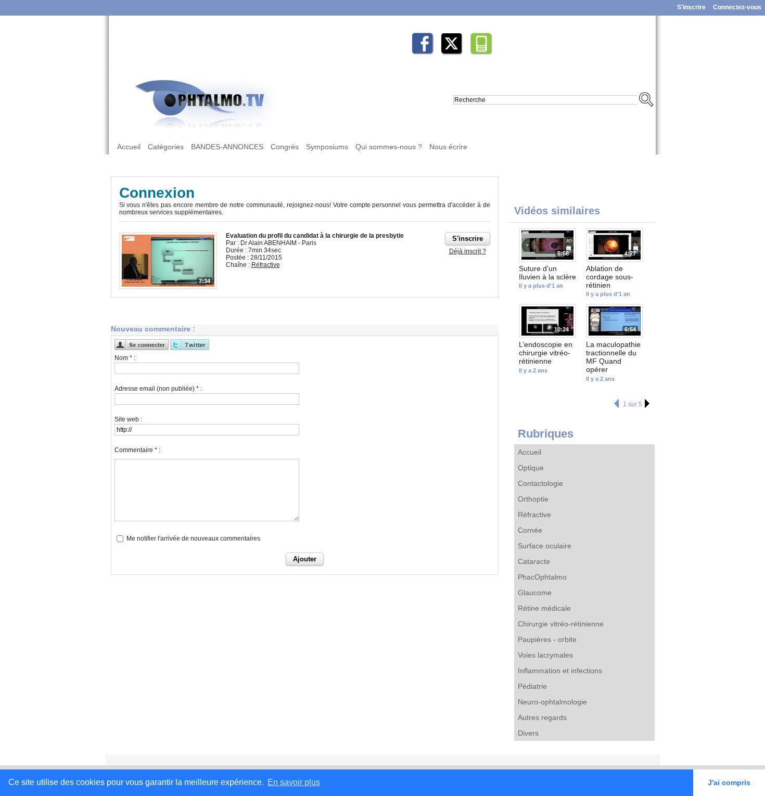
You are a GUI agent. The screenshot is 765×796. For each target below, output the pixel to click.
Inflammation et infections (560, 670)
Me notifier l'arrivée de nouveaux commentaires (193, 538)
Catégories (166, 147)
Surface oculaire (544, 546)
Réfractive (534, 514)
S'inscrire (691, 7)
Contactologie (540, 483)
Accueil (129, 147)
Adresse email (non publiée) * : (158, 388)
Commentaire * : (137, 450)
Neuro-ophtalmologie (552, 702)
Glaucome (535, 592)
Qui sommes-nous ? (388, 147)
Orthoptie (533, 499)
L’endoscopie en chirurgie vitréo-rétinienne (545, 352)
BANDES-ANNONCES (227, 147)
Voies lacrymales (545, 655)
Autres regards (542, 717)
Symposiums (327, 147)
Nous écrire (448, 147)
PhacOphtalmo (542, 577)
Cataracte (534, 561)
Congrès (285, 147)
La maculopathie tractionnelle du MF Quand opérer (613, 357)
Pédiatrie (532, 686)
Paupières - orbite (547, 639)
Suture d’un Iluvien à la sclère (547, 272)
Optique (531, 468)
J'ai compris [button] (729, 782)
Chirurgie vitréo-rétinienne (561, 624)
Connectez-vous (737, 7)
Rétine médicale (544, 608)
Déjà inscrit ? (467, 251)
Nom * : (124, 358)
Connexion (157, 193)
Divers (528, 733)
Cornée (530, 530)
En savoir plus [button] (293, 782)
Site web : (128, 419)
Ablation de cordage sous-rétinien (609, 276)
